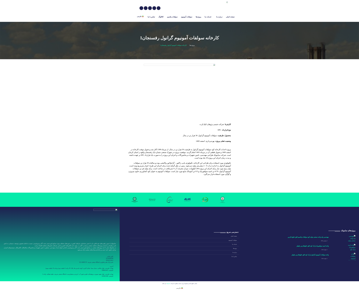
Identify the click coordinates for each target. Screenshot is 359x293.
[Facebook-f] (99, 279)
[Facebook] (146, 8)
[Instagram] (141, 8)
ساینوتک (168, 283)
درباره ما (219, 17)
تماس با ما (151, 17)
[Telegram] (150, 8)
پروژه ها (192, 45)
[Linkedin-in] (103, 279)
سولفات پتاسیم (172, 17)
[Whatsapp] (111, 279)
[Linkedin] (154, 8)
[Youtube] (107, 279)
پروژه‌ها (198, 17)
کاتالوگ (161, 17)
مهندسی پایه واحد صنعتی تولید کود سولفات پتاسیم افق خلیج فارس (308, 237)
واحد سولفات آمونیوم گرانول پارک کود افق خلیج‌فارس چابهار (310, 255)
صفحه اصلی (230, 17)
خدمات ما (208, 17)
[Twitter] (158, 8)
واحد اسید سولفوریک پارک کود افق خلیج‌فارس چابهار (312, 246)
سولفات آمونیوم (186, 17)
